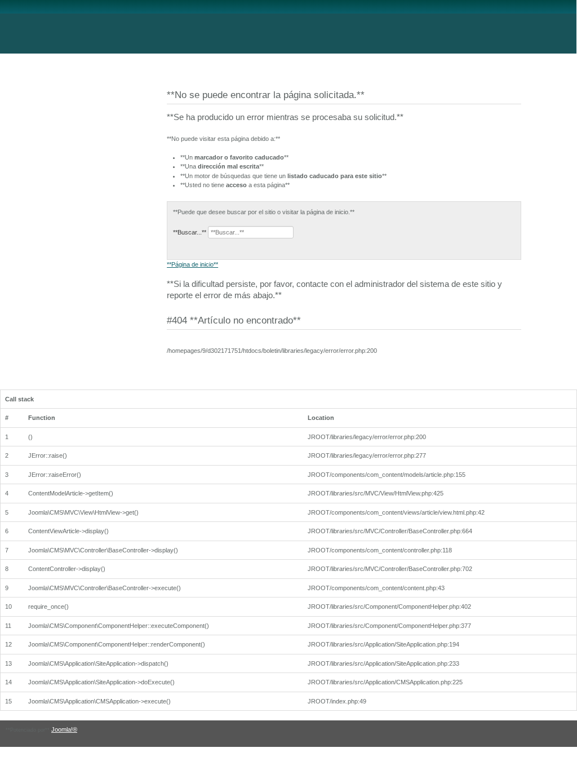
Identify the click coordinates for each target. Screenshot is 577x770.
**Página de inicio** (192, 264)
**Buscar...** (189, 232)
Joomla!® (64, 729)
